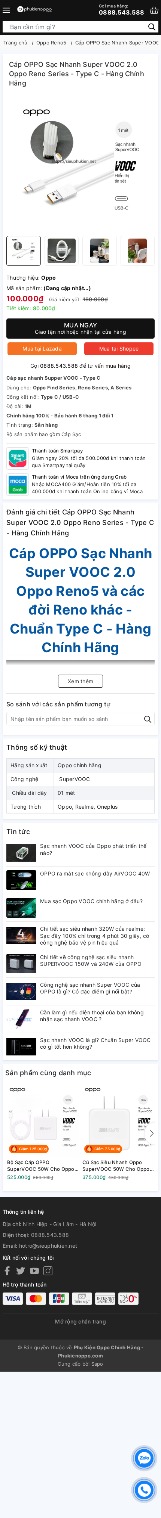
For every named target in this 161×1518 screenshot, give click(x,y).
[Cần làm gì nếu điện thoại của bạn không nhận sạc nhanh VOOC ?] (21, 1019)
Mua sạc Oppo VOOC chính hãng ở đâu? (91, 901)
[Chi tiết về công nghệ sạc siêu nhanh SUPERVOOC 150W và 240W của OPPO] (21, 964)
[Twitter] (20, 1270)
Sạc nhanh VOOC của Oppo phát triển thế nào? (93, 849)
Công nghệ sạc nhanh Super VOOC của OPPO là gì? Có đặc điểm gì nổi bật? (90, 988)
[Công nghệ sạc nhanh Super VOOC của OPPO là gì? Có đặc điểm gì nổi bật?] (21, 991)
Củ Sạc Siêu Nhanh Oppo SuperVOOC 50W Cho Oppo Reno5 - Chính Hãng (116, 1165)
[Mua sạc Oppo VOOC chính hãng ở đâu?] (21, 908)
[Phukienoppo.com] (35, 10)
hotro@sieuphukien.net (48, 1245)
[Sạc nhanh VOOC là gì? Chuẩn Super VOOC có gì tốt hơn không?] (21, 1047)
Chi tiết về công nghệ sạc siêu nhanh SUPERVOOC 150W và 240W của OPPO (91, 960)
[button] (150, 1133)
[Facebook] (7, 1270)
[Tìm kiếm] (152, 26)
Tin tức (18, 832)
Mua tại (42, 348)
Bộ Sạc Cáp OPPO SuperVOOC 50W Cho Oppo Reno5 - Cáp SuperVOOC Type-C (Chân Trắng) (41, 1165)
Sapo (97, 1364)
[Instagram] (47, 1270)
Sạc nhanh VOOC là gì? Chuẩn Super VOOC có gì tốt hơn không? (95, 1043)
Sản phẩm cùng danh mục (48, 1073)
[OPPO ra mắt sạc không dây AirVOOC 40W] (21, 880)
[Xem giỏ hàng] (154, 10)
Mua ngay (80, 328)
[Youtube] (34, 1270)
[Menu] (6, 10)
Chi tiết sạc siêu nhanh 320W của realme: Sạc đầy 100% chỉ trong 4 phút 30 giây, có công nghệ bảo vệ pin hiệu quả (94, 935)
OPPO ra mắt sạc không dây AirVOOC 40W (95, 873)
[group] (80, 166)
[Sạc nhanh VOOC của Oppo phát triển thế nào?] (21, 852)
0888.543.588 (121, 9)
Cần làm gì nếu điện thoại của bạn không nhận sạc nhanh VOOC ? (92, 1015)
